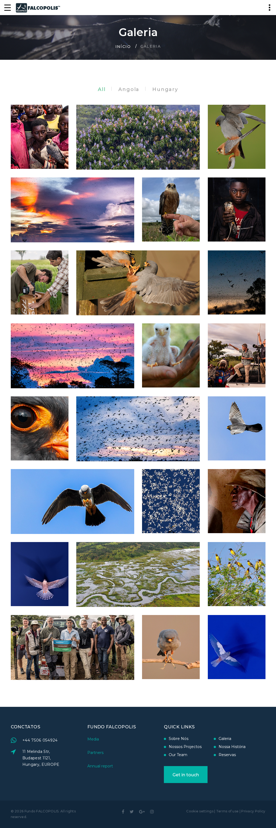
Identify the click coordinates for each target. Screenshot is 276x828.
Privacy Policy (253, 811)
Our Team (178, 754)
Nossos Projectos (185, 746)
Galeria (225, 738)
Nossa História (232, 746)
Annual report (100, 766)
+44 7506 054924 (40, 740)
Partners (95, 752)
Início (123, 46)
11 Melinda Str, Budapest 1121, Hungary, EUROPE (41, 758)
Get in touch (185, 774)
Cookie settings (199, 811)
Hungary (165, 89)
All (101, 89)
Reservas (227, 754)
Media (93, 739)
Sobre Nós (178, 738)
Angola (128, 89)
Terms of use (227, 811)
